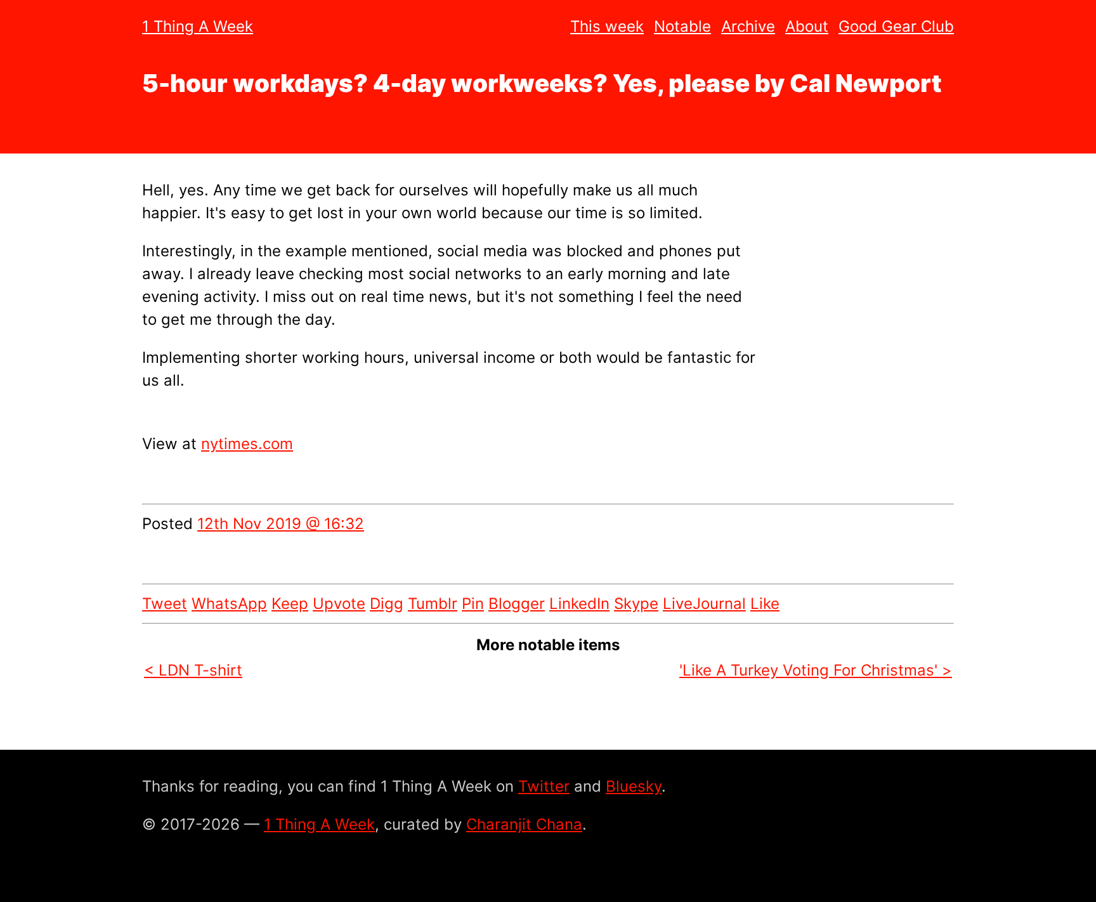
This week (607, 26)
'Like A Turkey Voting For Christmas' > (815, 670)
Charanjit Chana (524, 824)
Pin (473, 603)
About (806, 26)
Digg (386, 603)
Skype (636, 603)
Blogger (516, 603)
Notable (682, 26)
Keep (289, 603)
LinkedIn (579, 603)
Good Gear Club (896, 26)
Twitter (544, 786)
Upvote (339, 603)
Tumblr (432, 603)
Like (765, 603)
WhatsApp (229, 603)
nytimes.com (247, 444)
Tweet (164, 603)
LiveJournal (704, 603)
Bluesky (634, 786)
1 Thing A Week (197, 26)
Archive (748, 26)
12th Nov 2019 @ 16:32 (280, 523)
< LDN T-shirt (193, 670)
